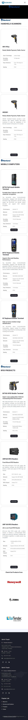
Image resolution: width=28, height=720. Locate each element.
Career (4, 709)
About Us (5, 702)
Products (5, 707)
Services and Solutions (8, 704)
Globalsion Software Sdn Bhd (10, 716)
